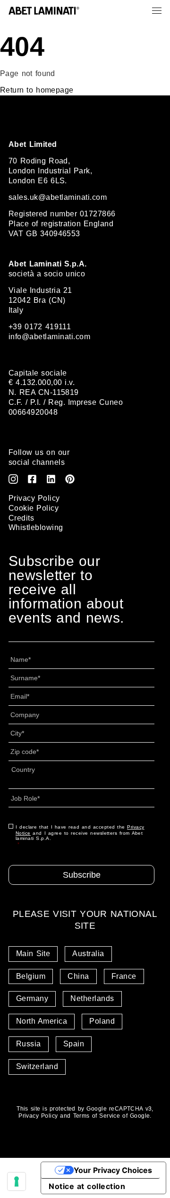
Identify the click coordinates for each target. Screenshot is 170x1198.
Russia (28, 1044)
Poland (102, 1021)
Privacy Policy (34, 498)
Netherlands (92, 998)
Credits (21, 518)
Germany (32, 998)
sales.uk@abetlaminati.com (57, 197)
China (78, 976)
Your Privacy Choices (113, 1170)
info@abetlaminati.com (49, 337)
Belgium (30, 976)
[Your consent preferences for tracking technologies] (17, 1181)
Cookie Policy (33, 508)
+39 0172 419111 (39, 327)
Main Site (33, 954)
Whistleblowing (35, 527)
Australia (88, 954)
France (123, 976)
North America (41, 1021)
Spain (73, 1044)
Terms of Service (96, 1115)
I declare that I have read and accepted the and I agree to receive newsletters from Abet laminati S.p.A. (80, 835)
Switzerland (37, 1066)
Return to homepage (37, 90)
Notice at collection (87, 1186)
